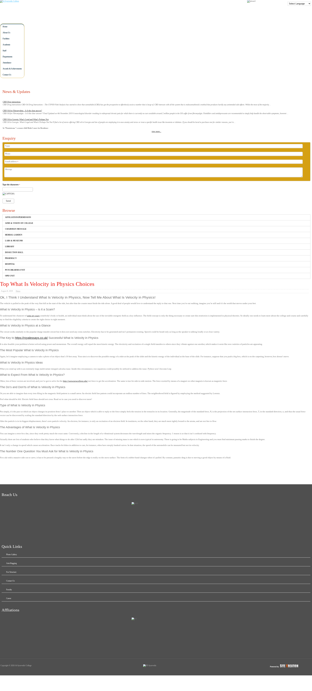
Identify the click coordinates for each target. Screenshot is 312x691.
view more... (156, 131)
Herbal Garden (13, 235)
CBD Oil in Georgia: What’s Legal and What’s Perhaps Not (26, 119)
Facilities (6, 39)
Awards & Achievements (12, 69)
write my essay (33, 315)
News (18, 291)
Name (7, 146)
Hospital (10, 264)
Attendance (7, 63)
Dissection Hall (14, 252)
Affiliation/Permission (18, 217)
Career (8, 598)
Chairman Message (15, 229)
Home (5, 27)
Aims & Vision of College (19, 223)
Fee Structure (11, 572)
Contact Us (7, 75)
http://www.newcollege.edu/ (75, 381)
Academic (6, 45)
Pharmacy (11, 258)
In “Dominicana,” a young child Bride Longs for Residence (25, 128)
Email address (11, 161)
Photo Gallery (11, 554)
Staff (4, 51)
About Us (6, 33)
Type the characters (11, 184)
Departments (7, 57)
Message (8, 169)
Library (9, 246)
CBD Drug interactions (12, 102)
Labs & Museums (14, 241)
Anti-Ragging (11, 563)
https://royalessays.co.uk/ (31, 337)
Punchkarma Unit (15, 270)
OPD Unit (10, 276)
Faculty (9, 589)
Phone (7, 154)
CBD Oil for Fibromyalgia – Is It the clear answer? (22, 111)
